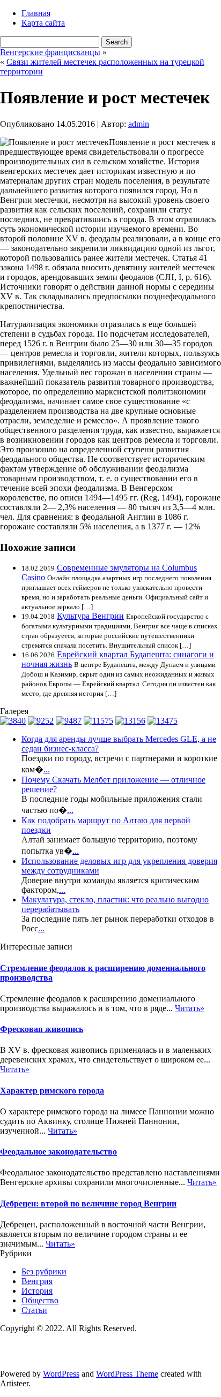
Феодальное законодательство (58, 1151)
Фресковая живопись (41, 1029)
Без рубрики (44, 1271)
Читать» (189, 1008)
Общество (39, 1300)
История (37, 1290)
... (46, 769)
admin (138, 123)
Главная (35, 13)
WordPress (61, 1373)
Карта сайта (43, 22)
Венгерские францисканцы (50, 52)
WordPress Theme (127, 1373)
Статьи (34, 1310)
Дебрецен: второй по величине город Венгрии (88, 1203)
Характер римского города (52, 1090)
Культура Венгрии (90, 615)
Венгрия (37, 1281)
